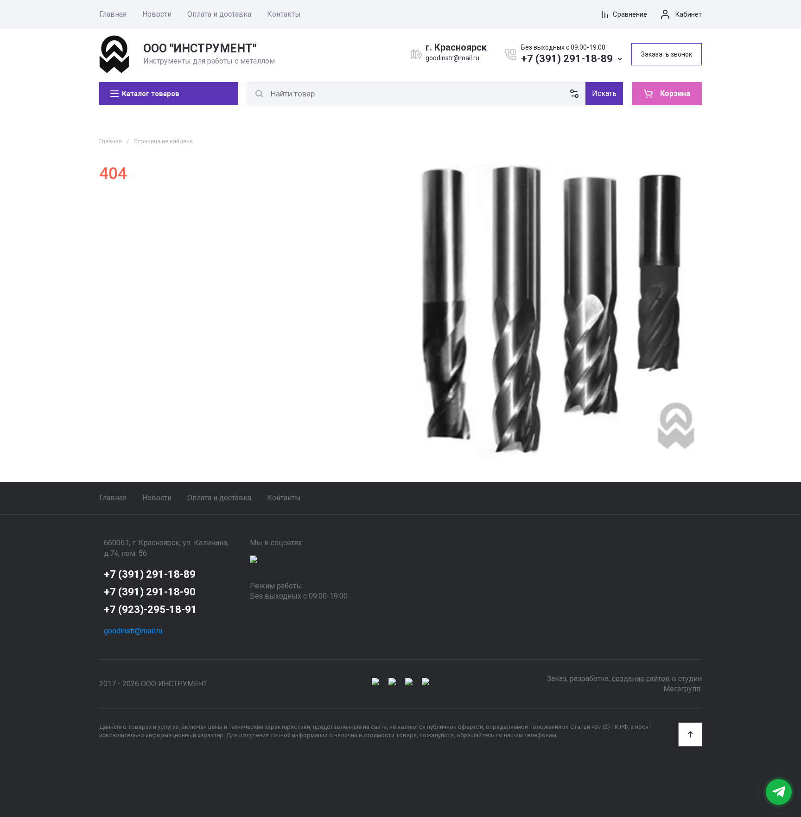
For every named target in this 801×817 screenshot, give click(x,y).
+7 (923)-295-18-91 (150, 609)
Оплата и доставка (219, 14)
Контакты (284, 14)
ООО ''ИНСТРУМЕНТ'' (200, 48)
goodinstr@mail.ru (452, 58)
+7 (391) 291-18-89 (567, 58)
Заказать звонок (666, 54)
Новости (157, 14)
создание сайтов (641, 678)
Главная (113, 14)
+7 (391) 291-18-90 (150, 592)
